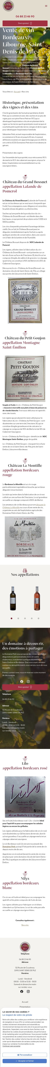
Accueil (17, 92)
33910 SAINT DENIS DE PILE (13, 711)
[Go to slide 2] (18, 618)
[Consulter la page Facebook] (22, 681)
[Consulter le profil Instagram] (28, 681)
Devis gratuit (23, 23)
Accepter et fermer (26, 1061)
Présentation (25, 1007)
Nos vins (25, 925)
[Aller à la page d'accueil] (8, 6)
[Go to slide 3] (25, 618)
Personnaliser (26, 1055)
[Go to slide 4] (32, 618)
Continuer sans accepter (11, 1046)
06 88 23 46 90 (25, 16)
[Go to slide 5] (38, 618)
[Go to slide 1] (11, 618)
